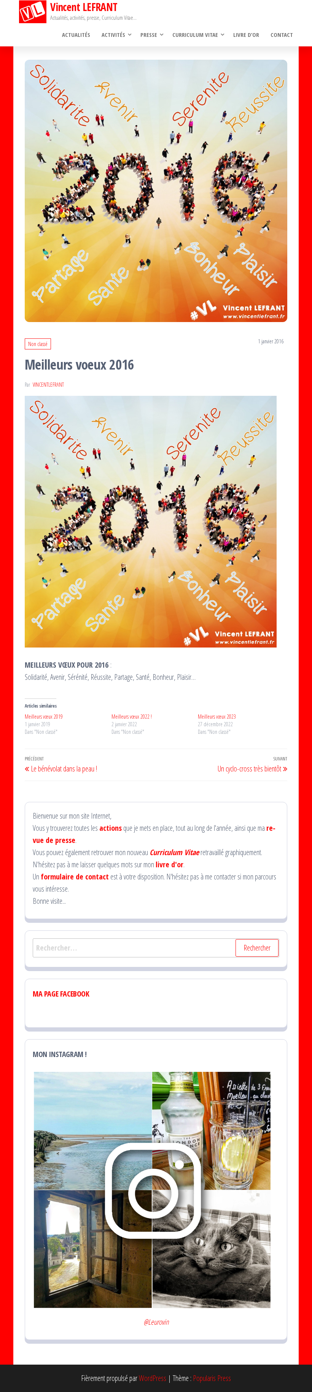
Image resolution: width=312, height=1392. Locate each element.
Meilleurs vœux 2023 (217, 716)
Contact (282, 34)
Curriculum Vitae (195, 34)
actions (110, 828)
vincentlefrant (48, 384)
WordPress (152, 1378)
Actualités (76, 34)
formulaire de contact (75, 876)
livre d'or (169, 864)
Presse (148, 34)
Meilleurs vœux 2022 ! (131, 716)
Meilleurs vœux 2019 (44, 716)
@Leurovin (156, 1322)
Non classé (38, 344)
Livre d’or (246, 34)
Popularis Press (212, 1378)
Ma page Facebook (61, 994)
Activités (113, 34)
